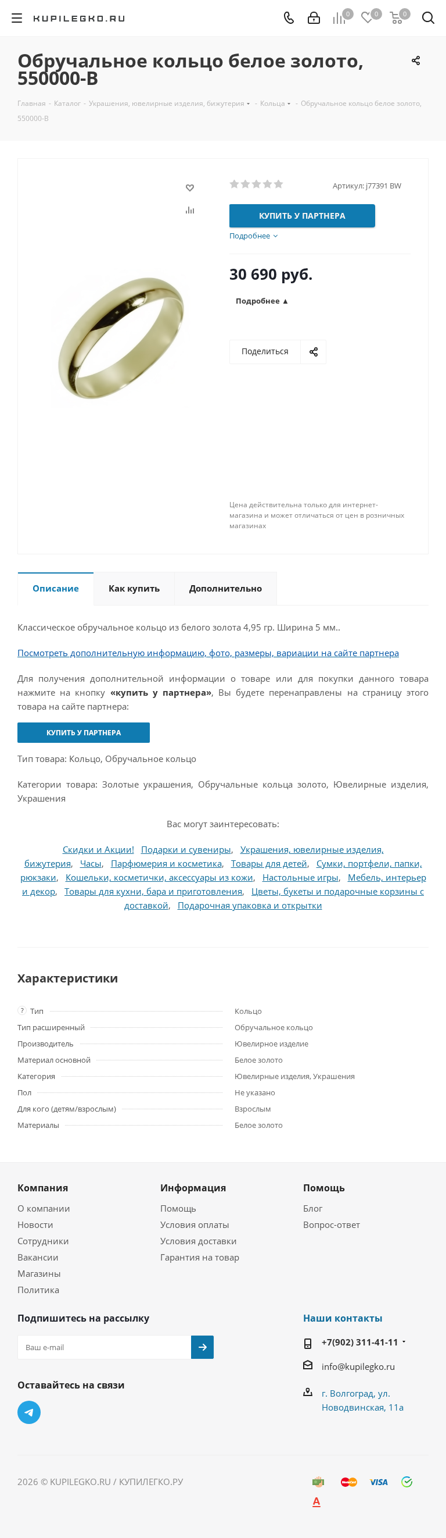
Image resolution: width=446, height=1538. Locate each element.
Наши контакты (343, 1318)
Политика (38, 1289)
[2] (245, 184)
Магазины (39, 1273)
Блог (312, 1208)
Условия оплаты (194, 1224)
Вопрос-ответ (331, 1224)
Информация (193, 1187)
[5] (279, 184)
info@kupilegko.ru (358, 1366)
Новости (35, 1224)
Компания (42, 1187)
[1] (234, 184)
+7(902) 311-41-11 (360, 1342)
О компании (43, 1208)
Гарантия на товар (199, 1257)
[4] (268, 184)
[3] (256, 184)
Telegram (29, 1412)
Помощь (178, 1208)
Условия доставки (198, 1241)
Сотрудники (43, 1241)
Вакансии (38, 1257)
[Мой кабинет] (314, 18)
